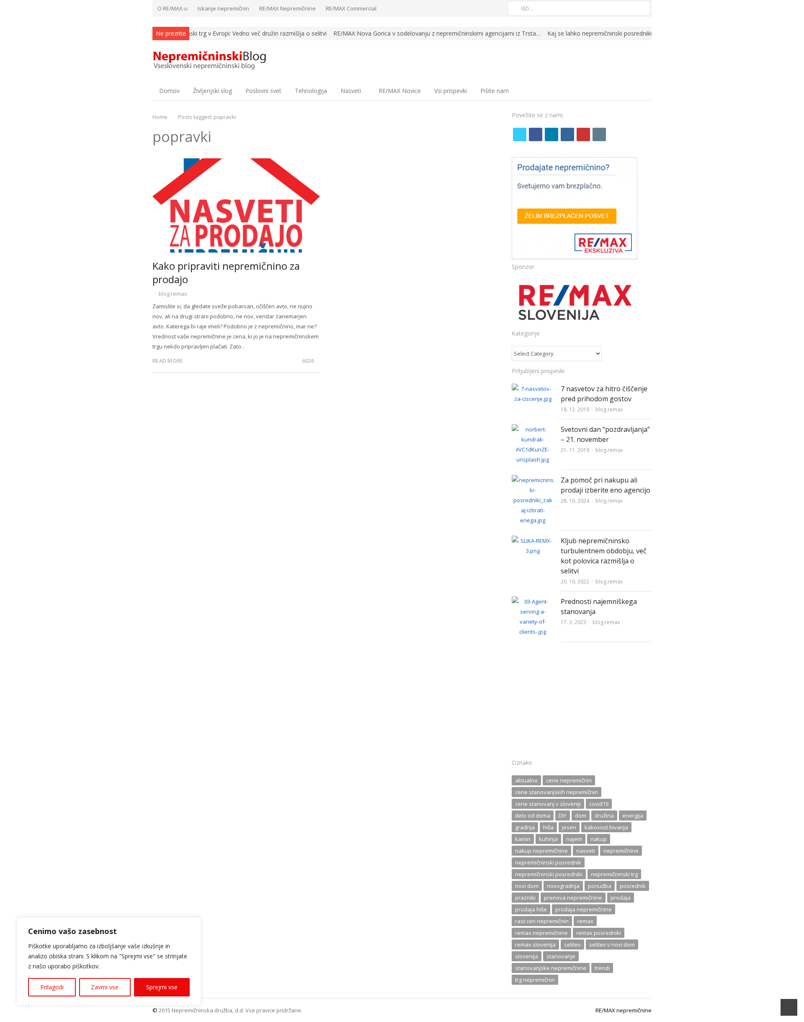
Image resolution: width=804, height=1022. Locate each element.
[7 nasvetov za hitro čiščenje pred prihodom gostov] (533, 388)
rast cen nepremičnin (542, 921)
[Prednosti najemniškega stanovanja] (533, 601)
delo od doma (532, 815)
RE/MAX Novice (400, 91)
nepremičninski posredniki (548, 874)
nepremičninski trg (614, 874)
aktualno (526, 780)
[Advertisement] (582, 702)
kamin (523, 839)
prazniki (525, 897)
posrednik (633, 886)
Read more (167, 360)
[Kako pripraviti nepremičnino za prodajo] (236, 163)
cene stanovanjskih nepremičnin (556, 792)
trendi (602, 968)
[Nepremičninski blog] (211, 60)
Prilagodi (52, 987)
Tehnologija (311, 91)
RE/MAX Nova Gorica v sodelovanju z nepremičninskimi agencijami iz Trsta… (437, 33)
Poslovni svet (263, 91)
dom (580, 815)
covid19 (598, 804)
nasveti (585, 850)
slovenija (526, 956)
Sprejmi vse (162, 987)
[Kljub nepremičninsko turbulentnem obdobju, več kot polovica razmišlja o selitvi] (533, 541)
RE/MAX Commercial (351, 8)
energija (632, 815)
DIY (563, 815)
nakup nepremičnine (541, 850)
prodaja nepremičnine (583, 909)
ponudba (599, 886)
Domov (169, 91)
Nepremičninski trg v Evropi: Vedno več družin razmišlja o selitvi (241, 33)
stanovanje (560, 956)
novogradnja (563, 886)
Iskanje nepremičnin (223, 8)
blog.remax (173, 293)
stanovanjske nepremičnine (550, 968)
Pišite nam (494, 91)
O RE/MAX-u (172, 8)
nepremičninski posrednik (548, 862)
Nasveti (350, 91)
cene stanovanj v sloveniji (548, 804)
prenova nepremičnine (573, 897)
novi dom (527, 886)
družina (604, 815)
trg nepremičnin (535, 979)
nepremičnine (621, 850)
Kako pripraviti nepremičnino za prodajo (226, 272)
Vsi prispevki (450, 91)
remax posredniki (598, 933)
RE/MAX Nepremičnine (287, 8)
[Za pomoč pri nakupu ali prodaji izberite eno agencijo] (533, 480)
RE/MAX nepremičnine (623, 1010)
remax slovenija (535, 944)
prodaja (621, 897)
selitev (572, 944)
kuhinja (548, 839)
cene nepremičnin (569, 780)
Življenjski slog (212, 91)
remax (585, 921)
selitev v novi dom (612, 944)
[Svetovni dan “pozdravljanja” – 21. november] (533, 429)
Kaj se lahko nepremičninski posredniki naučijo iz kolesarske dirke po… (642, 33)
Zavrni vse (105, 987)
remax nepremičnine (541, 933)
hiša (548, 827)
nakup (598, 839)
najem (574, 839)
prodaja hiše (531, 909)
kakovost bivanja (606, 827)
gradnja (525, 827)
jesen (569, 827)
